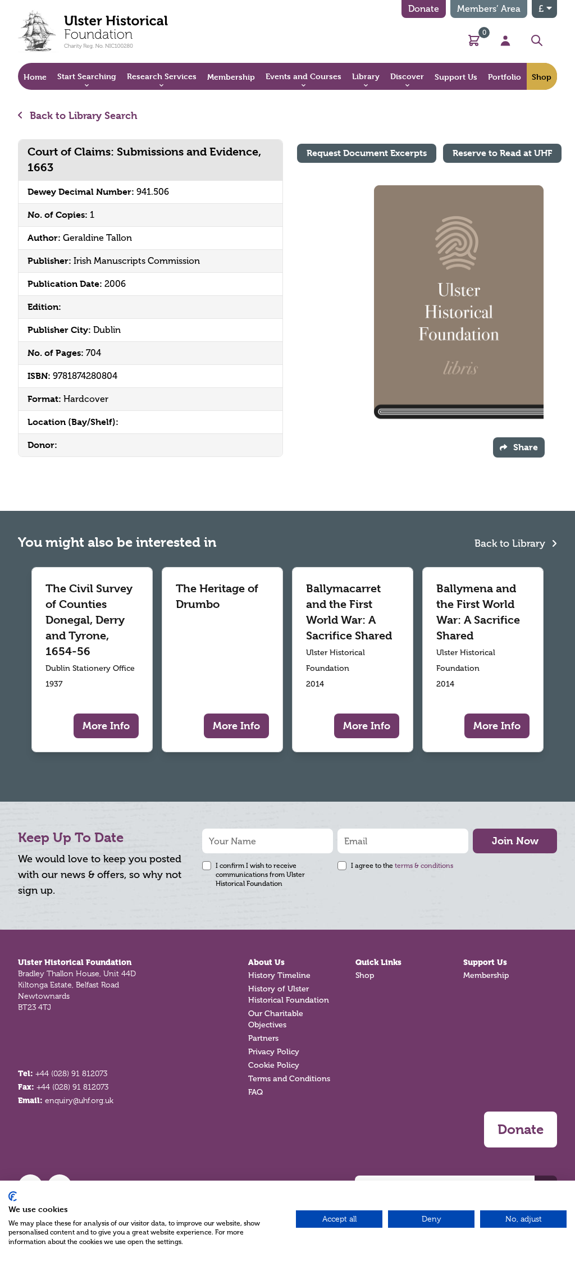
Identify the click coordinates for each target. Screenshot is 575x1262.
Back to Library (511, 543)
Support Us (485, 962)
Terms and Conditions (289, 1078)
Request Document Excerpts (367, 153)
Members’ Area (489, 8)
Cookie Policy (273, 1065)
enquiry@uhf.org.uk (79, 1100)
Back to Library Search (82, 115)
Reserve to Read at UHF (502, 153)
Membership (486, 975)
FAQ (255, 1092)
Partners (263, 1038)
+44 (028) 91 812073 (71, 1073)
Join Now (515, 841)
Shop (364, 975)
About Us (266, 962)
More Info (106, 725)
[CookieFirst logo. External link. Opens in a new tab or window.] (12, 1196)
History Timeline (279, 975)
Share (525, 447)
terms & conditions (424, 866)
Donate (423, 8)
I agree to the (402, 866)
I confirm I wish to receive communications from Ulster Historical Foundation (260, 875)
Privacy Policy (273, 1052)
